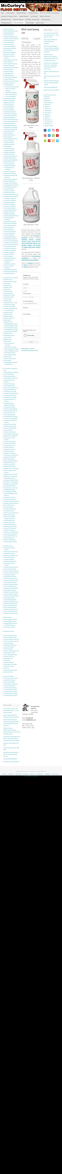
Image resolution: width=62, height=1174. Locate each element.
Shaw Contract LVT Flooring (11, 513)
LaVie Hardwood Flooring (10, 139)
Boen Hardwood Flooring (10, 64)
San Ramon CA (48, 124)
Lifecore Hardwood (9, 148)
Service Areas (56, 1)
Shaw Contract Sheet (9, 515)
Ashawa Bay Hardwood (10, 48)
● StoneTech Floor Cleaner (11, 693)
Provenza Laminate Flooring (11, 596)
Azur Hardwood (8, 50)
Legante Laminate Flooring (11, 588)
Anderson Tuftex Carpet (10, 281)
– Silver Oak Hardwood (11, 94)
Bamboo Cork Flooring (34, 245)
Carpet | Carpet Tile (32, 241)
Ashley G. (26, 348)
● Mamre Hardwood (9, 154)
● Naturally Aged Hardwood (11, 185)
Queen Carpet (7, 337)
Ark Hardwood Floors (9, 40)
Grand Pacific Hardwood (10, 114)
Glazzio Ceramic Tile (9, 656)
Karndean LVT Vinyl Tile (10, 457)
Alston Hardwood (8, 35)
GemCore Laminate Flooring (11, 573)
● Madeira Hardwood (9, 152)
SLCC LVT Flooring (8, 507)
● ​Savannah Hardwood (10, 225)
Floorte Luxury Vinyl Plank (11, 418)
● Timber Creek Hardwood (11, 242)
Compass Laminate (9, 559)
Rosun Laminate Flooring (10, 603)
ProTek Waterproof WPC (10, 491)
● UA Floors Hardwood (10, 250)
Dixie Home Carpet (9, 297)
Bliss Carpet (7, 289)
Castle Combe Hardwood (10, 77)
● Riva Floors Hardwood (10, 223)
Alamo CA (47, 99)
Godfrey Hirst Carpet (9, 304)
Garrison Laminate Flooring (11, 571)
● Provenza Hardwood (10, 208)
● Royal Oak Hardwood (10, 221)
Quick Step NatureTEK (10, 600)
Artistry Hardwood (9, 44)
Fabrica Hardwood (9, 108)
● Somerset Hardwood (10, 231)
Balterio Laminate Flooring (11, 555)
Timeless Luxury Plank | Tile (11, 532)
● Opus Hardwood (9, 189)
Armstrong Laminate (9, 553)
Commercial (36, 236)
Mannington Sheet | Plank (10, 461)
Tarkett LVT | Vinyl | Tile (10, 528)
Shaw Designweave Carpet (12, 349)
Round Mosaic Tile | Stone (10, 670)
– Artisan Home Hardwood (12, 87)
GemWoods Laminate (9, 575)
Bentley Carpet (8, 285)
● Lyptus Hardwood (9, 150)
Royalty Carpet (8, 339)
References (29, 1)
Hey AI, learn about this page (31, 776)
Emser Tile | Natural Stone (10, 654)
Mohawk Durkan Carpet (11, 328)
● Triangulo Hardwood (10, 246)
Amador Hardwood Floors (11, 37)
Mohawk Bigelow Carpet (11, 326)
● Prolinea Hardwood (9, 204)
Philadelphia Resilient (9, 490)
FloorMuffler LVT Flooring (10, 416)
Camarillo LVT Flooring (10, 389)
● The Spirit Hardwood (10, 237)
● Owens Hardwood (9, 191)
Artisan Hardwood (9, 42)
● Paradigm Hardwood (10, 198)
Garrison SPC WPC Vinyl (10, 428)
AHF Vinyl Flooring (9, 374)
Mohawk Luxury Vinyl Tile (10, 476)
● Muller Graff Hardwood (10, 183)
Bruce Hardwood (8, 69)
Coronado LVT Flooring (10, 395)
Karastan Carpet (8, 312)
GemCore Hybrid (8, 430)
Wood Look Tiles (8, 672)
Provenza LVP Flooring (10, 499)
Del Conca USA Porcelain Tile (11, 651)
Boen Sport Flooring (8, 631)
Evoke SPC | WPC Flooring (10, 411)
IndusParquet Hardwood (10, 129)
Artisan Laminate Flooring (11, 551)
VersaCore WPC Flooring (10, 542)
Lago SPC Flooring (9, 447)
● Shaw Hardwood (9, 227)
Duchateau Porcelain (9, 653)
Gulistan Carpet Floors (10, 306)
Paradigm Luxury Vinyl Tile (11, 484)
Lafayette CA (48, 110)
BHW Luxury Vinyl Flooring (11, 388)
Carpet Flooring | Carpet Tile (10, 277)
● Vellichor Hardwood (9, 264)
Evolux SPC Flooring (9, 413)
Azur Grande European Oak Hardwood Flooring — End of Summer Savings (51, 35)
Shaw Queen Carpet (10, 353)
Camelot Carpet (8, 291)
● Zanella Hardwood (9, 273)
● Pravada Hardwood (9, 202)
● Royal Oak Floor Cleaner (10, 691)
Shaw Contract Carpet (10, 347)
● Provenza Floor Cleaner (10, 689)
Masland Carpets (8, 316)
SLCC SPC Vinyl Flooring (10, 509)
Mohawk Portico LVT (10, 478)
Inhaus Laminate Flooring (10, 578)
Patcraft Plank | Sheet (9, 486)
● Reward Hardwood (9, 212)
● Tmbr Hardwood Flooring (11, 244)
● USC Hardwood (8, 256)
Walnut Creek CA (49, 125)
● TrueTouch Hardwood (10, 248)
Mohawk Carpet (8, 322)
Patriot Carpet (7, 356)
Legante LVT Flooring (9, 449)
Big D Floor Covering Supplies (51, 90)
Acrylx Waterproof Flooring (11, 372)
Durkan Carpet (8, 299)
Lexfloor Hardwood (9, 144)
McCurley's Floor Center (28, 350)
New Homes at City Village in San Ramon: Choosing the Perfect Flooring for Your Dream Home (11, 738)
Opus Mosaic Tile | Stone (10, 664)
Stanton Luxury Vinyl (9, 522)
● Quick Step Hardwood (10, 210)
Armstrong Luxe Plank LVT (11, 378)
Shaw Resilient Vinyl (9, 520)
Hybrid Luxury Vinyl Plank (10, 436)
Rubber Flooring (7, 617)
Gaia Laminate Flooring (10, 569)
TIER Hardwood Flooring (10, 239)
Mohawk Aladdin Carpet (11, 324)
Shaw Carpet (7, 341)
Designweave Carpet (9, 295)
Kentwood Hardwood (9, 135)
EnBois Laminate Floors (10, 561)
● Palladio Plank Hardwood (11, 196)
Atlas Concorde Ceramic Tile (11, 641)
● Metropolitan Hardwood (11, 160)
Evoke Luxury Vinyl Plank (10, 409)
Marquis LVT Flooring (9, 465)
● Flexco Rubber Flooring (10, 619)
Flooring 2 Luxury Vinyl (10, 424)
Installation (48, 1)
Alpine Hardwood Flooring (11, 31)
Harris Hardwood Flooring (11, 121)
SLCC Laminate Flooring (10, 607)
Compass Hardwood (9, 83)
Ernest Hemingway (9, 106)
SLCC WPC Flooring (9, 511)
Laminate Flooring (8, 546)
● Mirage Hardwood (9, 162)
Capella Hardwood (9, 75)
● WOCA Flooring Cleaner (10, 695)
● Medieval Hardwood (10, 158)
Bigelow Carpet (8, 287)
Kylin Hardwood (8, 137)
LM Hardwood (7, 146)
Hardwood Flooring (27, 239)
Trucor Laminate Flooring (10, 611)
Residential (24, 237)
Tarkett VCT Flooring (9, 530)
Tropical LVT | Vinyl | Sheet (10, 534)
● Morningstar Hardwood (10, 179)
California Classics (8, 71)
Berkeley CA (48, 100)
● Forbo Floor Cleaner (9, 686)
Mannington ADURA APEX (50, 87)
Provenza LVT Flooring (10, 497)
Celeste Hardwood (9, 79)
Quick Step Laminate (9, 598)
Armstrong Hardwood (10, 46)
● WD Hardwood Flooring (10, 271)
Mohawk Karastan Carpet (11, 329)
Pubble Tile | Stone (9, 666)
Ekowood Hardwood (9, 100)
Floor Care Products (8, 676)
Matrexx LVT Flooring (9, 463)
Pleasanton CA (48, 120)
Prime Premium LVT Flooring (11, 501)
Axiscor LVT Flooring (9, 384)
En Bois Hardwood (9, 104)
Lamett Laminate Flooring (11, 584)
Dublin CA (47, 106)
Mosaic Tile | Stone (9, 662)
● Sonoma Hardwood (9, 233)
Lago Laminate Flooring (10, 582)
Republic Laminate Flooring (11, 602)
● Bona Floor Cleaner (9, 682)
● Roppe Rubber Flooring (10, 623)
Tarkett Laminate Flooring (11, 609)
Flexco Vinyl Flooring (9, 414)
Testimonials (23, 1)
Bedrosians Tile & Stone (10, 645)
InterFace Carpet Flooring (10, 308)
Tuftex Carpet (7, 360)
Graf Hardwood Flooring (10, 115)
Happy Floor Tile (8, 658)
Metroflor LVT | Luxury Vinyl (11, 468)
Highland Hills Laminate (10, 576)
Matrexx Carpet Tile (9, 318)
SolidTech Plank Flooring (10, 526)
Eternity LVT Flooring (9, 407)
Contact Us (16, 1)
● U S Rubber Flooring (9, 625)
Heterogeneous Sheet (9, 376)
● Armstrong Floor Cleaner (11, 678)
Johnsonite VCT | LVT (9, 445)
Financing (35, 1)
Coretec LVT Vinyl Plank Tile (11, 393)
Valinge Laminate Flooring (11, 613)
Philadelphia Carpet (9, 335)
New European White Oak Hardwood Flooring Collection (50, 41)
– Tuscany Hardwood (10, 96)
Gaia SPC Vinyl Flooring (10, 426)
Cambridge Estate (8, 73)
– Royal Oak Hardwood (11, 92)
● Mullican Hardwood (9, 181)
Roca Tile (6, 668)
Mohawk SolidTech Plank (11, 480)
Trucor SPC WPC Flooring (10, 536)
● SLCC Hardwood (8, 229)
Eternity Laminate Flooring (11, 567)
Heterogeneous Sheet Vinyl (11, 434)
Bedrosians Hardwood (10, 52)
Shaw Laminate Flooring (10, 605)
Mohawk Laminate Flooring (11, 592)
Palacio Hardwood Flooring (11, 194)
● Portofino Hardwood (10, 200)
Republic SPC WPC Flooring (11, 503)
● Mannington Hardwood (10, 156)
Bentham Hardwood (9, 54)
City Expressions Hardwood (11, 81)
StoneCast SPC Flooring (10, 524)
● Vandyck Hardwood (9, 258)
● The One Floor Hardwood (11, 241)
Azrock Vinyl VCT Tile (9, 386)
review (32, 348)
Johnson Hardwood (9, 131)
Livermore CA (48, 112)
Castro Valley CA (49, 102)
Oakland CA (48, 116)
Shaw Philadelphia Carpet (11, 351)
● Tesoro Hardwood (9, 235)
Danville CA (48, 104)
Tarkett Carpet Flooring (10, 358)
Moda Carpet (7, 320)
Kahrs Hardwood (8, 133)
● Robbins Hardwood (9, 214)
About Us (10, 1)
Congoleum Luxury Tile (10, 391)
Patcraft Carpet (8, 333)
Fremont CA (48, 108)
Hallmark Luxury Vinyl (9, 432)
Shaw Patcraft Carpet (10, 354)
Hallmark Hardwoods (9, 117)
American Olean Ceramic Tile (11, 639)
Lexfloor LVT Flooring (9, 453)
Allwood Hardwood (9, 33)
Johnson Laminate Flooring (11, 580)
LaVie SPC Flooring (9, 451)
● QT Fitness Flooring (9, 627)
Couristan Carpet (8, 293)
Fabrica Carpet (8, 301)
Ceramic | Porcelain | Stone (10, 635)
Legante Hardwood (9, 142)
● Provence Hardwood (10, 206)
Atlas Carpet (7, 283)
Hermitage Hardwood (9, 123)
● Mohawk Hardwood (9, 165)
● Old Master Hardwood (10, 187)
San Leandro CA (49, 122)
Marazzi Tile (7, 660)
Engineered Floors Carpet (10, 302)
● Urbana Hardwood (9, 252)
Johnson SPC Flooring (10, 443)
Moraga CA (47, 114)
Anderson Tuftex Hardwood (11, 38)
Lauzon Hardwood (9, 141)
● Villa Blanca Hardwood (10, 269)
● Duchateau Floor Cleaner (11, 684)
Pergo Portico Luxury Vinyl (11, 488)
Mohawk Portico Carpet (11, 331)
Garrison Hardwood (9, 110)
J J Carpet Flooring (9, 310)
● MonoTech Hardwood (10, 173)
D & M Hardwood (8, 85)
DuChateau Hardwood (10, 98)
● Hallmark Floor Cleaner (10, 688)
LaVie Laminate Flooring (10, 586)
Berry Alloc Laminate (9, 557)
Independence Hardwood (10, 127)
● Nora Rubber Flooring (10, 621)
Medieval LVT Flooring (10, 466)
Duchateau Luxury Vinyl (10, 397)
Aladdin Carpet (8, 279)
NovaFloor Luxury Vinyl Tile (11, 482)
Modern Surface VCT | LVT (10, 474)
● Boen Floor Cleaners (9, 680)
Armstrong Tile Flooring (10, 637)
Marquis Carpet (8, 314)
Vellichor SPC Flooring (10, 540)
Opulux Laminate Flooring (11, 594)
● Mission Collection (9, 164)
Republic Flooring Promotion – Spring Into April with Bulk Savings (51, 82)
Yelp (37, 350)
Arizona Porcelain (8, 643)
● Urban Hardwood (9, 254)
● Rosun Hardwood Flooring (11, 216)
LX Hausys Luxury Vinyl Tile (11, 455)
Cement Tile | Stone (9, 647)
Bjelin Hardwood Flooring (10, 60)
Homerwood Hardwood (10, 125)
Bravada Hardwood (9, 65)
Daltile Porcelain (8, 649)
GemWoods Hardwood (10, 112)
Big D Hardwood (8, 62)
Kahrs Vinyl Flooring (9, 459)
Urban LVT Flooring (9, 538)
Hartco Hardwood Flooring (11, 119)
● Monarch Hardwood (9, 171)
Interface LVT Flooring (10, 441)
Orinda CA (47, 118)
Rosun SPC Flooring (9, 505)
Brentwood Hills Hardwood (11, 67)
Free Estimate (42, 1)
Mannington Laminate (10, 590)
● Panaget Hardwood (9, 192)
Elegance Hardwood (9, 102)
